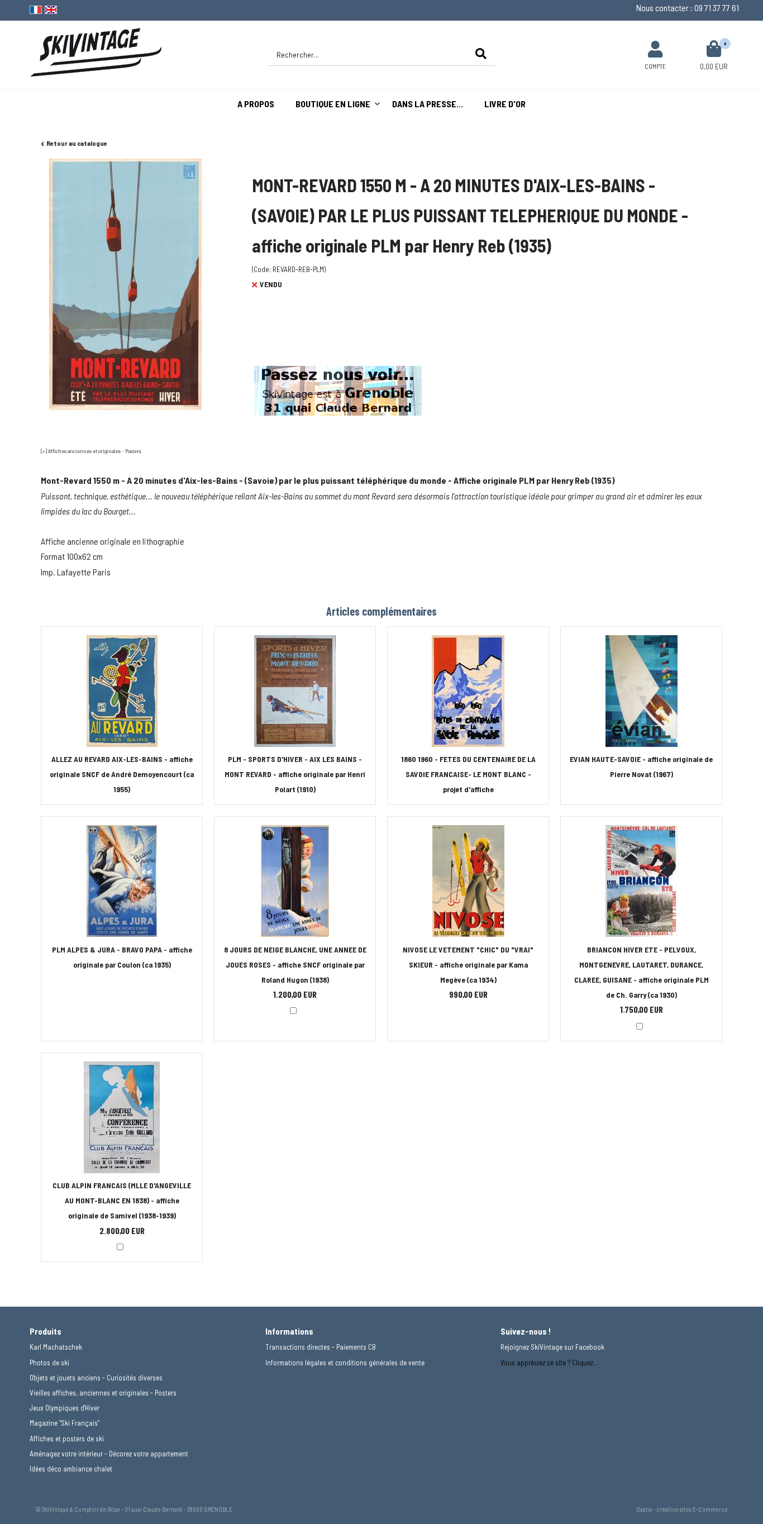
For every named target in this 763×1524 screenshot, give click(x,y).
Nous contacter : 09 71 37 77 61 (687, 7)
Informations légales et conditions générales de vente (345, 1362)
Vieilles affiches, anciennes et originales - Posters (103, 1392)
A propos (255, 103)
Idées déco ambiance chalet (71, 1468)
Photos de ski (49, 1362)
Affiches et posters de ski (67, 1438)
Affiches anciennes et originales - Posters (94, 450)
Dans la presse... (427, 103)
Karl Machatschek (56, 1346)
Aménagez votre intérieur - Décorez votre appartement (109, 1453)
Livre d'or (505, 103)
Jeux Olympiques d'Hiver (64, 1407)
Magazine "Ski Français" (64, 1422)
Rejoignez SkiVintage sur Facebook (552, 1346)
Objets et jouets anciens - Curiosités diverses (96, 1377)
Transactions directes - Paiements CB (320, 1346)
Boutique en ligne (332, 103)
